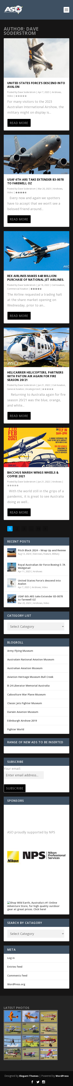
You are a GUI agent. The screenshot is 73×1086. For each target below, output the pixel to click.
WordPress (62, 1075)
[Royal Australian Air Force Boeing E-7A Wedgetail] (11, 567)
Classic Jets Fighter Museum (24, 703)
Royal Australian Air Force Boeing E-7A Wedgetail (41, 566)
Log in (11, 958)
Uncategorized (32, 389)
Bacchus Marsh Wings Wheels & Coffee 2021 (33, 474)
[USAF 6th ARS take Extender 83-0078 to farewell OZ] (36, 154)
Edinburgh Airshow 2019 (22, 720)
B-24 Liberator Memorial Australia (28, 685)
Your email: (12, 768)
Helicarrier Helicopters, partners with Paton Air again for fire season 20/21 (35, 376)
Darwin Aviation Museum (22, 712)
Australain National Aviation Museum (30, 659)
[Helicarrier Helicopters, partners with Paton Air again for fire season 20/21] (36, 347)
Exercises (37, 553)
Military (55, 553)
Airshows (56, 92)
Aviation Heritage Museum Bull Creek (30, 677)
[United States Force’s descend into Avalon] (36, 58)
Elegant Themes (28, 1075)
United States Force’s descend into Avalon (36, 85)
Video (10, 95)
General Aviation (15, 389)
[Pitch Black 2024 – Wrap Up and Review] (11, 552)
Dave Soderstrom (27, 92)
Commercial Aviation (17, 288)
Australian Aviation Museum (25, 668)
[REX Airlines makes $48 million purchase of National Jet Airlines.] (36, 251)
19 (38, 529)
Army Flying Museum (20, 650)
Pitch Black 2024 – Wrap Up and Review (42, 550)
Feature (47, 553)
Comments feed (17, 975)
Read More (19, 123)
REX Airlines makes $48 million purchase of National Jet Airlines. (35, 278)
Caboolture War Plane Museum (26, 694)
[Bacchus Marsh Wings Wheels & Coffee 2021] (36, 447)
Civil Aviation (58, 285)
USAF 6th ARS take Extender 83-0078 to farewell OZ (35, 181)
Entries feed (14, 966)
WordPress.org (16, 984)
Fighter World (15, 729)
